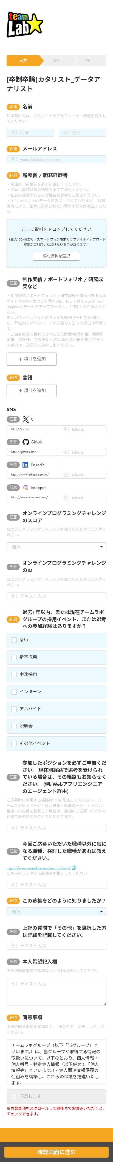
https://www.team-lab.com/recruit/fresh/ (39, 868)
